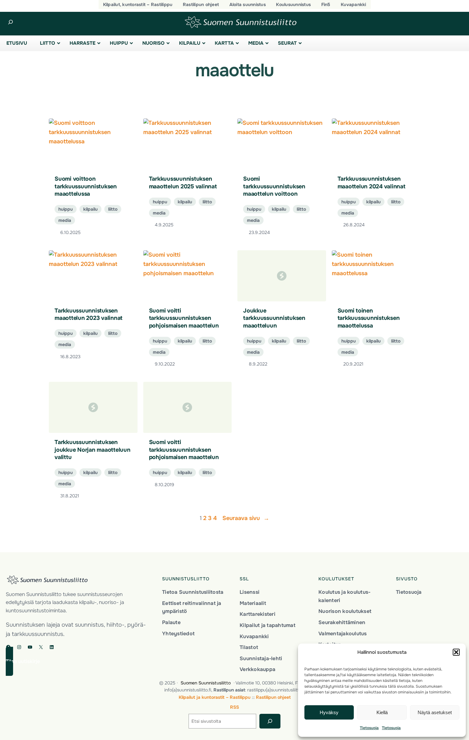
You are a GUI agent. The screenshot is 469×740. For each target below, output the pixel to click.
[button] (456, 652)
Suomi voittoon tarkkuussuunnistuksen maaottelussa (86, 186)
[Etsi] (269, 721)
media (64, 220)
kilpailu (90, 209)
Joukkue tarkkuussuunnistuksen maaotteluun (274, 318)
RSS (234, 707)
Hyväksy (329, 712)
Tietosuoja (369, 727)
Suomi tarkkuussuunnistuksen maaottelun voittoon (274, 186)
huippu (65, 209)
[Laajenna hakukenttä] (10, 22)
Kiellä (382, 712)
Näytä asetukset (435, 712)
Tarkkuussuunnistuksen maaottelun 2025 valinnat (183, 182)
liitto (112, 209)
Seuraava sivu (245, 518)
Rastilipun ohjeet (273, 697)
